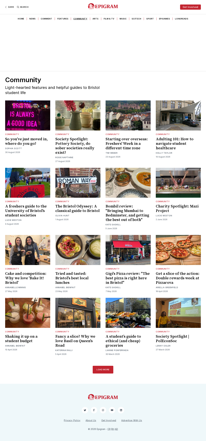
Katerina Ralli (64, 350)
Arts (95, 19)
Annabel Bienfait (65, 287)
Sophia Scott (13, 148)
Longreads (181, 19)
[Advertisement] (103, 46)
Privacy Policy (72, 420)
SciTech (136, 19)
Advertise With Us (131, 420)
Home (21, 19)
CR (109, 429)
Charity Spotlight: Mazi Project (177, 208)
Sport (150, 19)
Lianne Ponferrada (117, 350)
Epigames (164, 19)
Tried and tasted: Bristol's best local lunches (72, 278)
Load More (103, 369)
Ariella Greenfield (167, 287)
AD (116, 429)
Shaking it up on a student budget (21, 338)
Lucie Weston (13, 220)
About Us (91, 420)
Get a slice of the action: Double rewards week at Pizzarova (177, 278)
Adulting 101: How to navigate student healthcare (174, 144)
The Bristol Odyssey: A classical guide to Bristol (77, 208)
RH (112, 429)
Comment (46, 19)
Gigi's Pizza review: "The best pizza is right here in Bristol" (128, 278)
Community (80, 19)
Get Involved (190, 7)
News (32, 19)
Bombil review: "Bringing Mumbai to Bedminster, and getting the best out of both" (127, 213)
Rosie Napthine (64, 157)
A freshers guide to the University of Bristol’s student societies (26, 211)
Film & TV (109, 19)
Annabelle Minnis (15, 287)
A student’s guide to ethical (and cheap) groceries (123, 341)
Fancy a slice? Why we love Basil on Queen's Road (75, 341)
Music (123, 19)
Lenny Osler (163, 346)
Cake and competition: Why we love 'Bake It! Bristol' (25, 278)
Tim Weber (111, 153)
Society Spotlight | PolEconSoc (172, 338)
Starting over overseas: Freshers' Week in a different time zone (127, 144)
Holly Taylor (164, 153)
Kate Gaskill (113, 224)
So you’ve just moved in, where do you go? (26, 141)
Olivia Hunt (62, 215)
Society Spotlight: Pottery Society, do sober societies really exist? (74, 146)
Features (62, 19)
